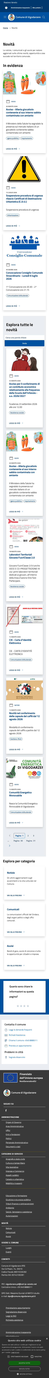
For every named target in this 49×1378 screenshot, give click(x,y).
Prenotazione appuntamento (18, 1307)
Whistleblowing (12, 1336)
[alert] (24, 1357)
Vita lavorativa (12, 1167)
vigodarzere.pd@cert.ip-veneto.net (21, 1284)
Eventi (8, 1251)
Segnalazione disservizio (16, 1311)
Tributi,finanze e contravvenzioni (20, 1203)
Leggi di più (15, 1352)
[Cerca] (43, 17)
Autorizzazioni (12, 1215)
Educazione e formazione (16, 1195)
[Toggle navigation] (5, 16)
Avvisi (13, 101)
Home (5, 27)
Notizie (17, 705)
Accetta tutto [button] (24, 1363)
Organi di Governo (13, 1122)
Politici (9, 1138)
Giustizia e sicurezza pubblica (18, 1199)
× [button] (47, 1339)
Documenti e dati (13, 1146)
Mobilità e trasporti (14, 1183)
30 (18, 840)
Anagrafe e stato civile (15, 1159)
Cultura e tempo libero (15, 1163)
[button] (8, 1356)
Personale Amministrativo (17, 1142)
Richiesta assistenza (14, 1320)
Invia (24, 343)
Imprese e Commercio (15, 1171)
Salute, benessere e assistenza (19, 1211)
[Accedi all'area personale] (6, 7)
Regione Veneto (10, 2)
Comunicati (10, 1232)
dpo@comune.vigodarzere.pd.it (22, 1296)
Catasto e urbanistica (15, 1179)
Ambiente (10, 1207)
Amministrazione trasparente (18, 1332)
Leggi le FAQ (11, 1315)
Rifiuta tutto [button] (24, 1369)
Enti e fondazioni (13, 1134)
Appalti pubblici (12, 1175)
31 (30, 840)
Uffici (8, 1130)
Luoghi (9, 1247)
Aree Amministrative (15, 1126)
